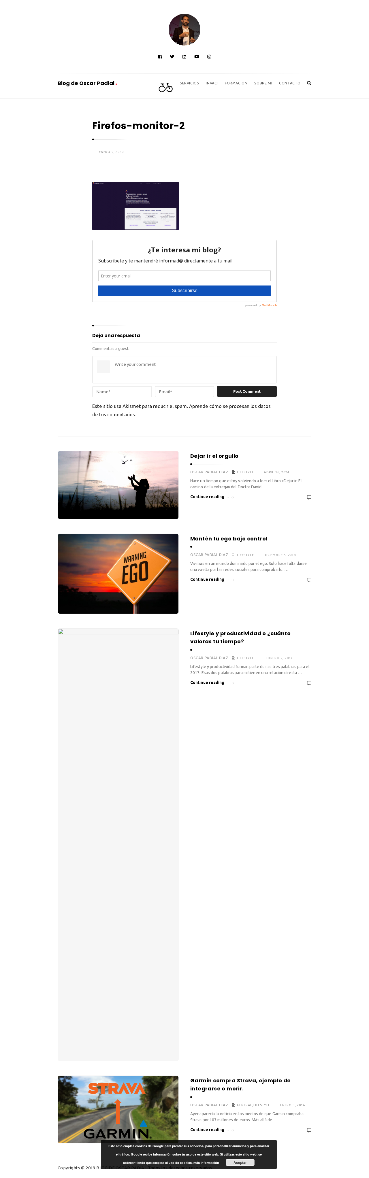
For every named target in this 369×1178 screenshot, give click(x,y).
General (244, 1105)
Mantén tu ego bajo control (228, 538)
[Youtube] (196, 56)
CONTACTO (290, 83)
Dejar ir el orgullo (214, 456)
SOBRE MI (263, 83)
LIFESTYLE (245, 472)
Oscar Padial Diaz (209, 472)
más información (206, 1162)
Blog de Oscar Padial (87, 83)
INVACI (212, 83)
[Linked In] (184, 56)
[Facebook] (160, 56)
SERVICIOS (189, 83)
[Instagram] (209, 56)
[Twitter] (172, 56)
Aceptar (240, 1162)
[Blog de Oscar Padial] (184, 30)
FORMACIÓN (236, 83)
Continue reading (207, 496)
